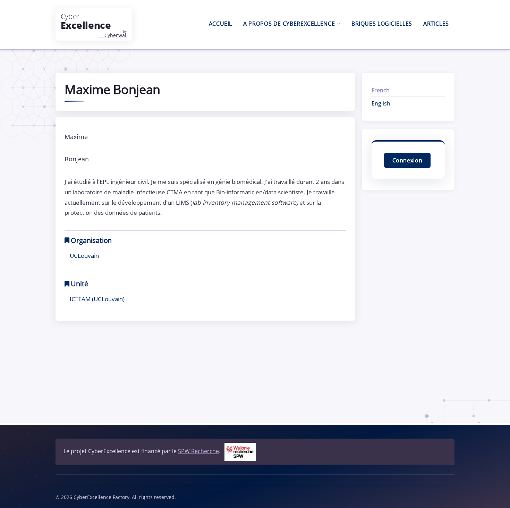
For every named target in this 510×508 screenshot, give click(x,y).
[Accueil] (94, 25)
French (381, 90)
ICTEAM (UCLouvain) (97, 299)
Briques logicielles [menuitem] (381, 23)
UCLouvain (84, 255)
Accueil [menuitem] (220, 23)
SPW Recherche (198, 451)
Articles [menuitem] (436, 23)
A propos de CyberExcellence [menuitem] (289, 23)
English (381, 103)
